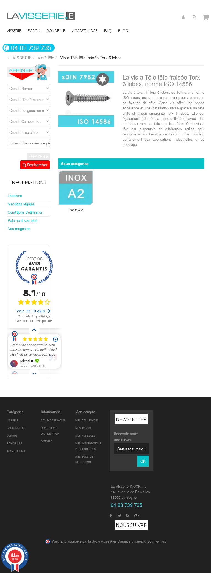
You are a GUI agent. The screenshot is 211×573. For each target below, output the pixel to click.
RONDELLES (14, 443)
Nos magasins (19, 228)
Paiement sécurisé (22, 220)
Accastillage (85, 31)
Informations (28, 182)
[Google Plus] (136, 515)
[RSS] (127, 515)
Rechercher (37, 165)
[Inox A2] (75, 187)
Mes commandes (87, 420)
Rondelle (56, 31)
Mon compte (85, 411)
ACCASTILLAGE (16, 451)
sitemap (46, 441)
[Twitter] (119, 515)
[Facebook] (111, 515)
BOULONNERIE (16, 428)
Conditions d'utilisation (25, 212)
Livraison (15, 195)
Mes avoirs (83, 428)
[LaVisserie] (41, 16)
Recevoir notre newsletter (126, 436)
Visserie (14, 31)
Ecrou (34, 31)
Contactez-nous (53, 420)
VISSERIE (12, 420)
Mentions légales (21, 203)
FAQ (108, 31)
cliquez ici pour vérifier (148, 541)
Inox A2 (75, 210)
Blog (123, 31)
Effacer (37, 156)
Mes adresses (85, 436)
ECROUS (12, 436)
